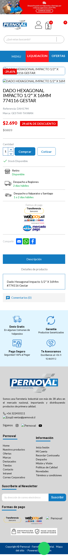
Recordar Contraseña (48, 455)
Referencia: (9, 108)
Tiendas (7, 465)
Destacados (9, 461)
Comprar (25, 151)
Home (6, 445)
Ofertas (7, 453)
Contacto (8, 469)
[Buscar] (60, 39)
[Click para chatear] (44, 548)
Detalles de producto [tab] (34, 269)
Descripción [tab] (34, 259)
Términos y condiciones (49, 475)
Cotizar (46, 151)
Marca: (7, 113)
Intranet (7, 473)
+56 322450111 (16, 413)
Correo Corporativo (14, 477)
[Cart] (61, 25)
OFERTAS (58, 56)
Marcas (7, 457)
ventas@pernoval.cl (24, 417)
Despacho (41, 459)
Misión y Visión (44, 463)
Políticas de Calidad (47, 467)
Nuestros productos (14, 449)
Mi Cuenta (41, 451)
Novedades (42, 471)
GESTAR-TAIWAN (22, 113)
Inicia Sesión (42, 447)
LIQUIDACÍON (37, 56)
